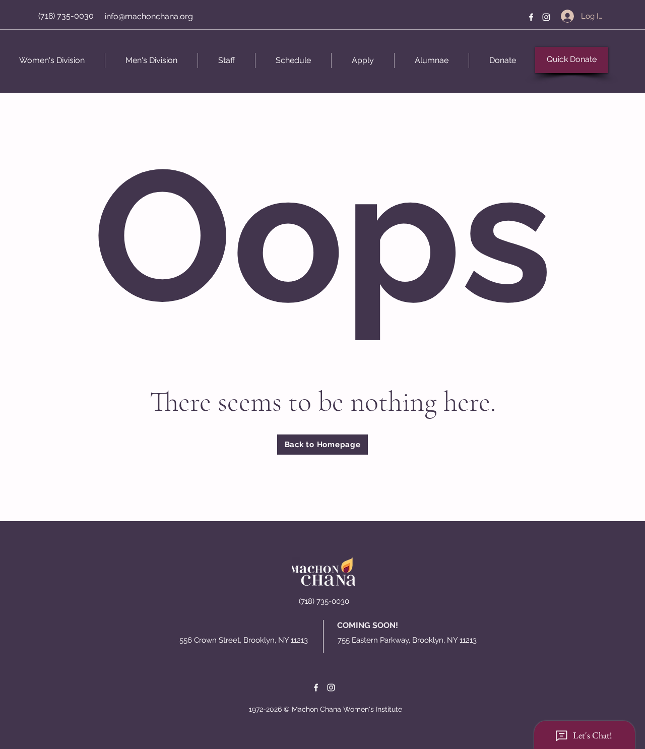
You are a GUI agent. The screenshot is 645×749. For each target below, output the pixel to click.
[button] (571, 60)
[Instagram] (546, 17)
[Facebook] (531, 17)
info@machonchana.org (149, 16)
